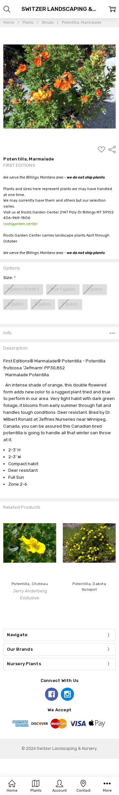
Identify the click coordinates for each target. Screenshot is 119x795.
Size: (9, 277)
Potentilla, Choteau (30, 584)
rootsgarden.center (20, 224)
